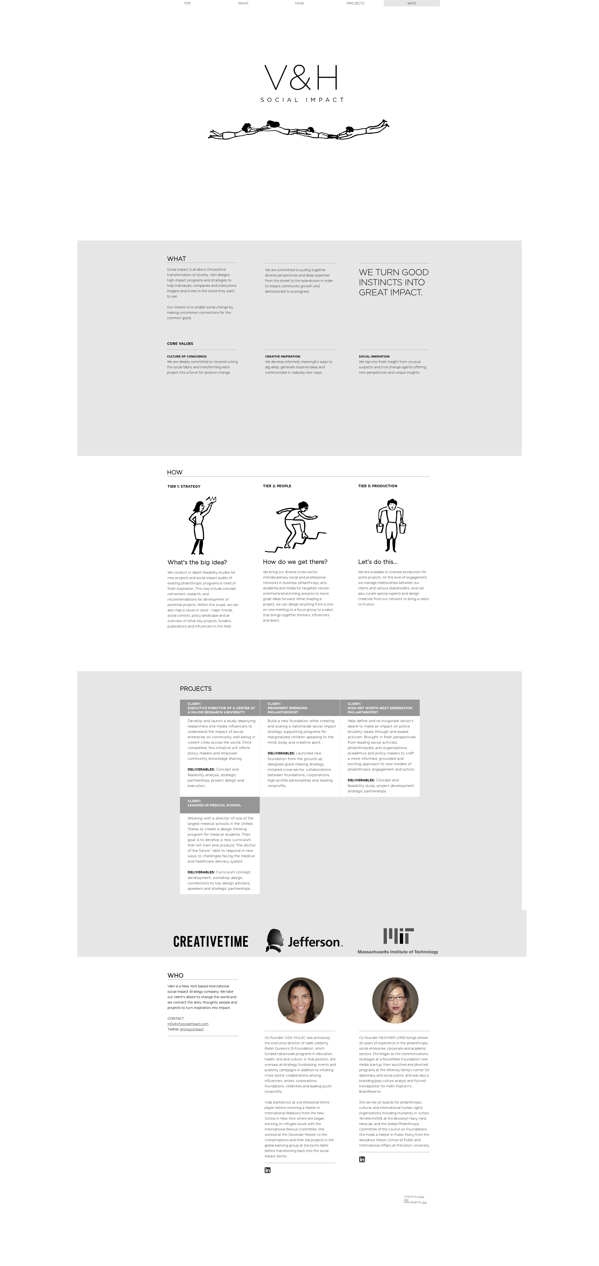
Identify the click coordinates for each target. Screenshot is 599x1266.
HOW (299, 3)
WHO (411, 3)
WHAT (243, 3)
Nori (424, 1202)
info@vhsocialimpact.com (188, 1024)
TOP (187, 3)
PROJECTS (356, 3)
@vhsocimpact (192, 1029)
